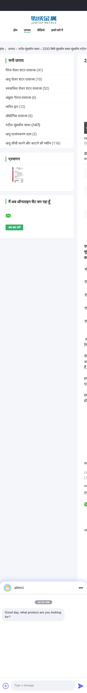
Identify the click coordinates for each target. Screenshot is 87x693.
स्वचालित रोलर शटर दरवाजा (24, 88)
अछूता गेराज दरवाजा (18, 97)
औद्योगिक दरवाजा (16, 116)
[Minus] (80, 587)
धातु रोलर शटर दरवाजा (20, 79)
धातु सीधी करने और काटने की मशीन (28, 143)
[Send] (80, 686)
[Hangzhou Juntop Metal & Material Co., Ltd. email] (11, 216)
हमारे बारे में (57, 30)
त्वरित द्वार (12, 107)
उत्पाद (27, 30)
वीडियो (41, 30)
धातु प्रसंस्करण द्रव (18, 134)
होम (15, 30)
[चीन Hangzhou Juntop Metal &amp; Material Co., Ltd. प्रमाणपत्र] (18, 175)
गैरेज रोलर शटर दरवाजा (21, 70)
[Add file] (6, 686)
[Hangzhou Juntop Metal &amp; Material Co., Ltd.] (43, 20)
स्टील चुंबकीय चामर (28, 49)
